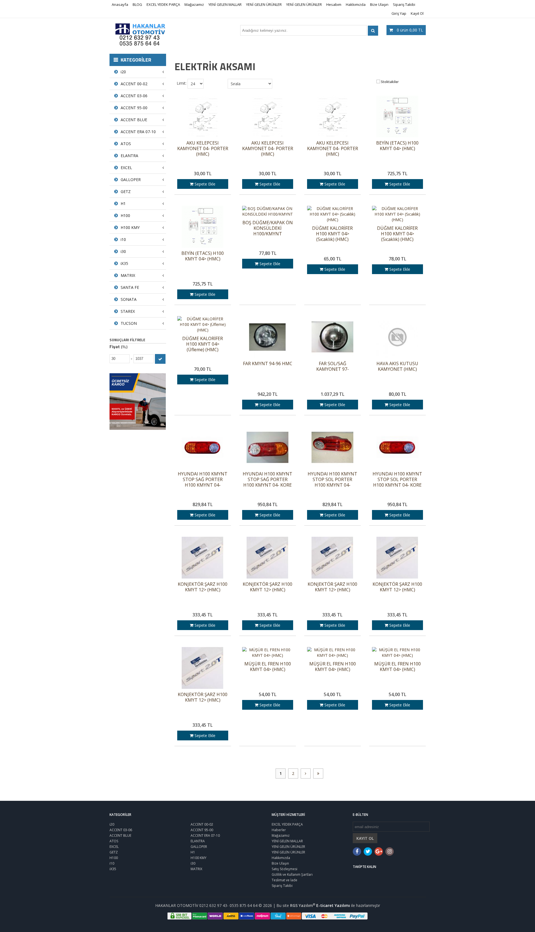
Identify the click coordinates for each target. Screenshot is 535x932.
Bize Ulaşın (379, 4)
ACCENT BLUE (134, 119)
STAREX (128, 311)
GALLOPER (131, 179)
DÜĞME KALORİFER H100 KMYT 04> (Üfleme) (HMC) (202, 344)
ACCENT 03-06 (134, 95)
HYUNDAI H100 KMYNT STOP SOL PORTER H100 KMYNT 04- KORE (397, 479)
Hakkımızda (356, 4)
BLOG (137, 4)
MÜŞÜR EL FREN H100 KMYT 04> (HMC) (267, 666)
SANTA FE (130, 287)
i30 (123, 251)
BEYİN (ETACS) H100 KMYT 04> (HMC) (397, 146)
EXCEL (126, 167)
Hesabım (333, 4)
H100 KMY (130, 227)
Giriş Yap (398, 13)
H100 (125, 215)
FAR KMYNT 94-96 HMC (267, 364)
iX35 (124, 263)
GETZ (126, 191)
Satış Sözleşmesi (284, 869)
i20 (123, 71)
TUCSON (129, 323)
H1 (123, 203)
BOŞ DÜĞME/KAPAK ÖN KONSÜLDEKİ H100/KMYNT (267, 228)
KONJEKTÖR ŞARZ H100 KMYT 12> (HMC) (202, 587)
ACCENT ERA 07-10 (138, 131)
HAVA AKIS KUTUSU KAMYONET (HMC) (397, 366)
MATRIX (128, 275)
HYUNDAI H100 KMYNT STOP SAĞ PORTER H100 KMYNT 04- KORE (267, 479)
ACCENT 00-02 (134, 83)
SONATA (129, 299)
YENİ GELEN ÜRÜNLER (264, 4)
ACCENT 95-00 (134, 107)
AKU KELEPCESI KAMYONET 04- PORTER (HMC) (202, 148)
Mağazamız (194, 4)
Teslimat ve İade (284, 880)
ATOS (126, 143)
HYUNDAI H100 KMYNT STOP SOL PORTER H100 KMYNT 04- (332, 479)
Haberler (279, 830)
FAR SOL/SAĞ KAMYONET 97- (332, 366)
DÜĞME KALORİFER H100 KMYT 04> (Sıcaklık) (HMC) (332, 233)
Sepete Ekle (204, 184)
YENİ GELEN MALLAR (225, 4)
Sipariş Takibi (404, 4)
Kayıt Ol (417, 13)
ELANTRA (129, 155)
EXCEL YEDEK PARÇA (163, 4)
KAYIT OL (365, 838)
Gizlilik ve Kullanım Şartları (292, 874)
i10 (123, 239)
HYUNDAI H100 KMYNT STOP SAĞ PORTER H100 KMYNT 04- (202, 479)
